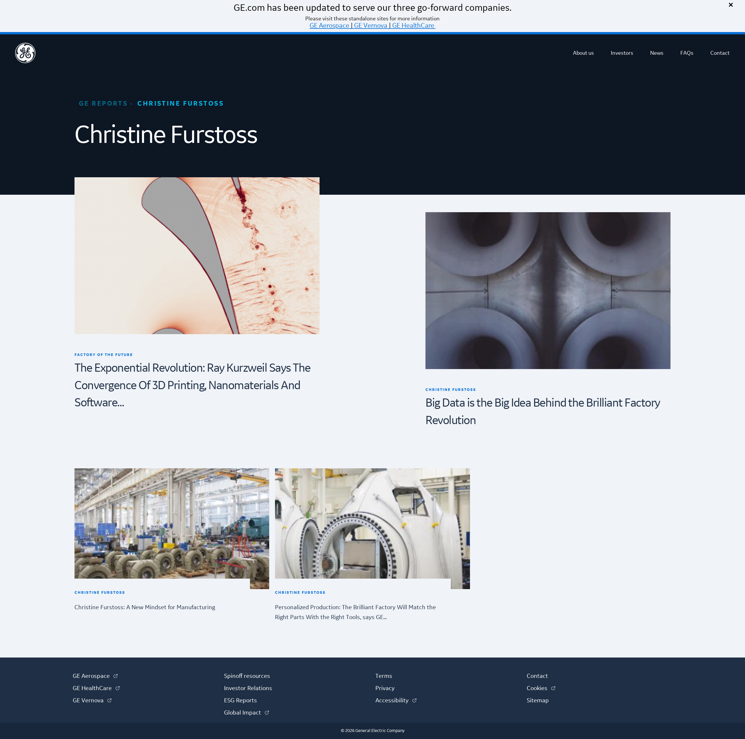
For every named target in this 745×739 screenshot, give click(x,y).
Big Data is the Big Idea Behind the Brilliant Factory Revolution (542, 412)
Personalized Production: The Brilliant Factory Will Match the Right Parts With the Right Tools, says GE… (355, 612)
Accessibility (395, 700)
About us (583, 53)
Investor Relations (248, 688)
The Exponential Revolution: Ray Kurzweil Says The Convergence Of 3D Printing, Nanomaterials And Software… (192, 385)
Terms (383, 676)
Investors (622, 53)
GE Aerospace (329, 25)
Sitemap (538, 700)
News (657, 53)
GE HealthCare (413, 25)
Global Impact (246, 713)
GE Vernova (370, 25)
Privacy (385, 688)
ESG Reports (240, 700)
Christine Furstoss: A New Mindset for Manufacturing (144, 607)
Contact (720, 53)
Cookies (541, 688)
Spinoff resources (247, 676)
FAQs (686, 53)
